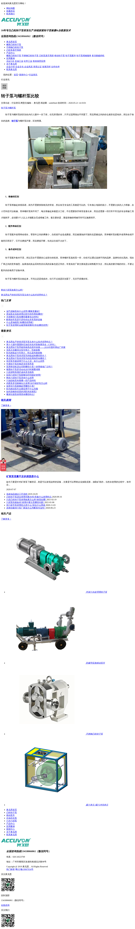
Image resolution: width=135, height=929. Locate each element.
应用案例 (10, 58)
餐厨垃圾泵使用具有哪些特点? (20, 394)
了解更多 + (6, 405)
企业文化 (19, 67)
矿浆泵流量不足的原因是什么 (22, 476)
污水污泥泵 (11, 821)
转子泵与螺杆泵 (8, 108)
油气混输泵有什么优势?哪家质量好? (23, 311)
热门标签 (10, 869)
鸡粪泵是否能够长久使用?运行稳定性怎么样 (26, 383)
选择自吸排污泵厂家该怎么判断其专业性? (26, 508)
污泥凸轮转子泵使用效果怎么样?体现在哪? (26, 499)
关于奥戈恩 (11, 64)
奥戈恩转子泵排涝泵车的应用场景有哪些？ (26, 358)
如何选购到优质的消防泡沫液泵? (21, 391)
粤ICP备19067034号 (24, 869)
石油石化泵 (11, 818)
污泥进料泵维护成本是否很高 (20, 372)
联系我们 (10, 14)
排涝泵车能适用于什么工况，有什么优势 (25, 361)
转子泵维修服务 (83, 55)
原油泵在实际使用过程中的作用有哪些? (24, 314)
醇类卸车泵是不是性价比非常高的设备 (24, 319)
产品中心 (10, 53)
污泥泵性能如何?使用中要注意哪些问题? (25, 502)
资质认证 (37, 67)
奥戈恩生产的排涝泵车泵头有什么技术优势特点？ (24, 295)
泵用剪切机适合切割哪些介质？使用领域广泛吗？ (29, 367)
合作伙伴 (55, 67)
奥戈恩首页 (11, 42)
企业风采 (28, 67)
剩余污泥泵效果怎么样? (12, 290)
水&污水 (10, 61)
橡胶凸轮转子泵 (13, 44)
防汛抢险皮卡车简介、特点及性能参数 (24, 353)
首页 (16, 75)
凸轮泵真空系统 (13, 50)
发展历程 (46, 67)
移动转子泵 (59, 55)
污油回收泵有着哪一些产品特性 (21, 380)
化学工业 (28, 61)
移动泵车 (10, 815)
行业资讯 (33, 75)
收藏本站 (10, 11)
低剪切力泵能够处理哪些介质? (20, 386)
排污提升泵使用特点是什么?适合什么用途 (26, 505)
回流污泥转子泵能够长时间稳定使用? (23, 375)
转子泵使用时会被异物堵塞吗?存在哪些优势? (27, 325)
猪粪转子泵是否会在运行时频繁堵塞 (23, 369)
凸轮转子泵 (11, 812)
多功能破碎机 (98, 55)
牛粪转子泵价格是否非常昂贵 (20, 364)
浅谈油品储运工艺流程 (17, 494)
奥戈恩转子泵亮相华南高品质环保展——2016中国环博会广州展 (35, 347)
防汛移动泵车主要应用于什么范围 (22, 389)
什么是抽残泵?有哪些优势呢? (19, 322)
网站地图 (10, 8)
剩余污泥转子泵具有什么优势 (20, 378)
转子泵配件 (70, 55)
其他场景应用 (39, 61)
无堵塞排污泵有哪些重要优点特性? (22, 317)
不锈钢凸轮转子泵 (14, 47)
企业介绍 (10, 67)
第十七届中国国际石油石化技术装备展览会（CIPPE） (31, 344)
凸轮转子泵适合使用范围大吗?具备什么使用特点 (29, 497)
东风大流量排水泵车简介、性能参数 (23, 350)
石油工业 (19, 61)
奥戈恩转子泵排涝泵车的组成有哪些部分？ (26, 355)
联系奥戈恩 (11, 69)
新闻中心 (23, 75)
